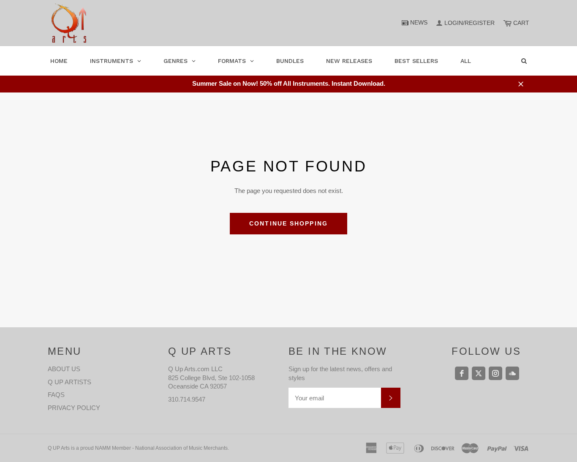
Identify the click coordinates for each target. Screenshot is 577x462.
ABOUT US (64, 368)
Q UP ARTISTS (69, 382)
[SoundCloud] (512, 373)
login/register (469, 22)
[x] (478, 373)
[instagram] (495, 373)
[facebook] (461, 373)
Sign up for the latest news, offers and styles (340, 373)
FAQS (56, 394)
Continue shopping (288, 223)
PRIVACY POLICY (74, 407)
